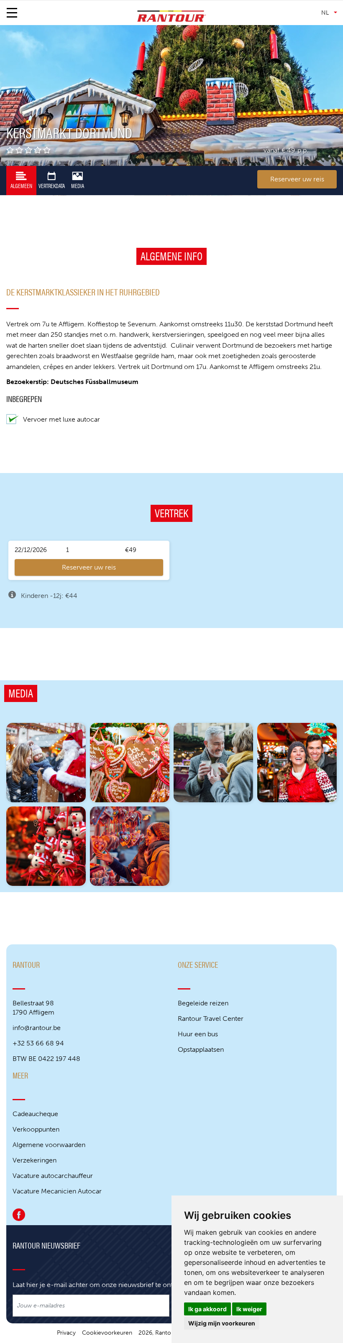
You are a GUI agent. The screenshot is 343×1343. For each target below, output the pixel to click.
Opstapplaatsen (201, 1049)
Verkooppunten (36, 1129)
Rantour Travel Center (210, 1019)
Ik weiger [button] (249, 1308)
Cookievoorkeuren (107, 1332)
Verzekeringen (34, 1160)
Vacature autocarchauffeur (53, 1176)
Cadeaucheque (35, 1114)
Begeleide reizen (203, 1003)
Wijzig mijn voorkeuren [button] (221, 1323)
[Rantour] (171, 16)
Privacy (66, 1332)
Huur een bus (198, 1034)
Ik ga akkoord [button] (207, 1308)
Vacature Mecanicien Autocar (57, 1191)
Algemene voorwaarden (49, 1145)
